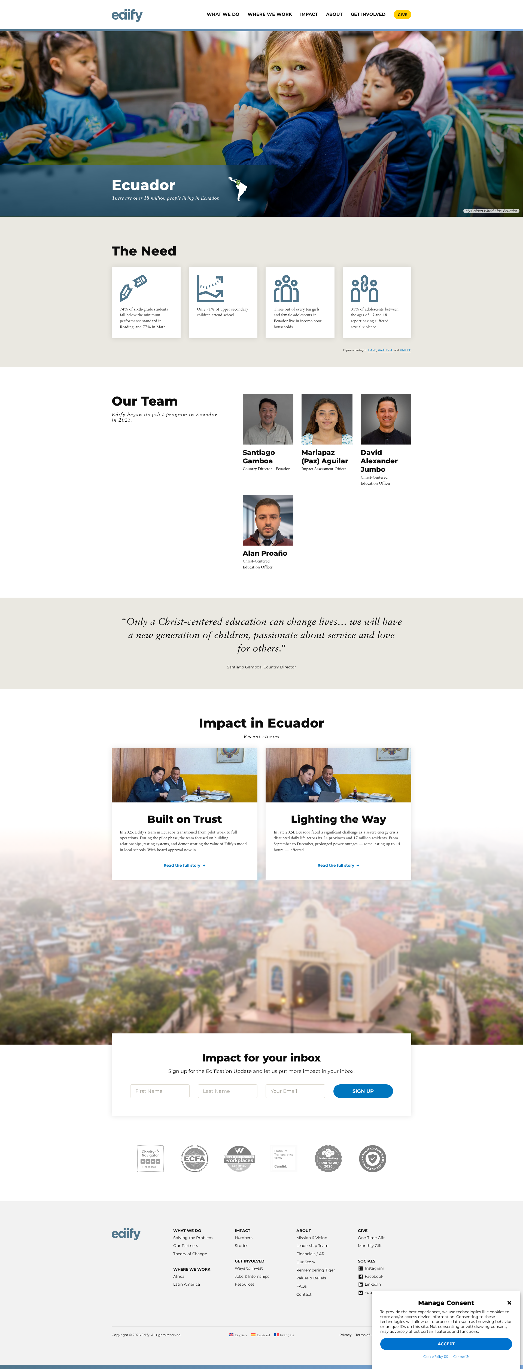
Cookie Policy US (435, 1357)
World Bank (385, 350)
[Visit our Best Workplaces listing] (239, 1158)
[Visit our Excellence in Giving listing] (328, 1158)
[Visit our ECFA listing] (194, 1158)
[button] (509, 1303)
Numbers (244, 1237)
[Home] (127, 15)
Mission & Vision (311, 1237)
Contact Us (461, 1357)
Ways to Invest (249, 1268)
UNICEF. (405, 350)
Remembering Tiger (315, 1270)
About (334, 14)
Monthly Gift (370, 1245)
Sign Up (363, 1091)
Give (402, 14)
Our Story (305, 1262)
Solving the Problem (193, 1237)
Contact (304, 1294)
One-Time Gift (371, 1237)
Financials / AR (310, 1253)
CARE (372, 350)
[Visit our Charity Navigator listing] (150, 1158)
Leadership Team (312, 1245)
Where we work (270, 14)
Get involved (368, 14)
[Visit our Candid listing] (283, 1158)
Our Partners (185, 1245)
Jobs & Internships (252, 1276)
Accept (446, 1343)
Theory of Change (190, 1253)
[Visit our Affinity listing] (372, 1158)
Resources (244, 1284)
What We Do (223, 14)
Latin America (186, 1284)
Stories (241, 1245)
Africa (178, 1276)
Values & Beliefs (311, 1278)
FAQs (301, 1286)
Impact (309, 14)
